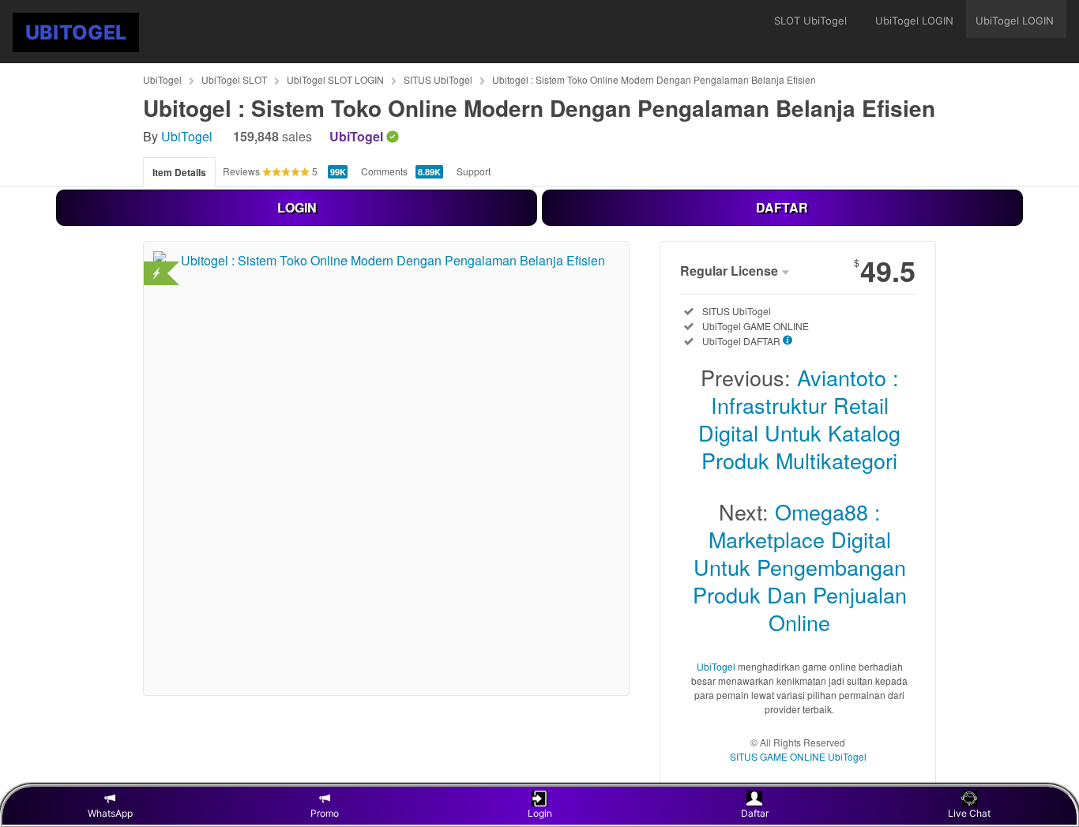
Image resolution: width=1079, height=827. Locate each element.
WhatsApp (110, 813)
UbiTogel (162, 79)
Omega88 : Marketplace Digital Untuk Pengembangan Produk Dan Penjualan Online (800, 566)
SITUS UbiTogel (438, 79)
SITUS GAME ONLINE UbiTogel (798, 756)
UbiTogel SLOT (234, 79)
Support (474, 171)
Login (540, 813)
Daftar (755, 813)
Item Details (179, 172)
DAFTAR (782, 207)
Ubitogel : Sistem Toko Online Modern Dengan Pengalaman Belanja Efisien (654, 79)
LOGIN (297, 207)
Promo (324, 813)
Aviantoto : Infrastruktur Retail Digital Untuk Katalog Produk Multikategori (799, 419)
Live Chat (969, 813)
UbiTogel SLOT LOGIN (335, 79)
